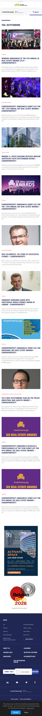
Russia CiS (26, 635)
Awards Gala (7, 652)
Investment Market (7, 102)
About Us (6, 648)
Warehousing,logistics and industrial (9, 639)
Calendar (27, 648)
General (4, 54)
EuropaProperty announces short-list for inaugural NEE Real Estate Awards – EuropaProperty (21, 350)
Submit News (29, 639)
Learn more (30, 708)
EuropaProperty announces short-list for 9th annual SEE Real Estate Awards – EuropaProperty (21, 500)
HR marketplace (29, 656)
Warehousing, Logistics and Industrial (11, 394)
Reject (26, 712)
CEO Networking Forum (19, 661)
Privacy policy (14, 699)
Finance (5, 628)
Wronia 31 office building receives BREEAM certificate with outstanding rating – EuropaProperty (21, 158)
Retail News (26, 631)
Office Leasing (5, 152)
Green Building (7, 635)
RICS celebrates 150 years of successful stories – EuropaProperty (20, 255)
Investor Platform (30, 652)
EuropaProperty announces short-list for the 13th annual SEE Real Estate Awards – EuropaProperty (21, 206)
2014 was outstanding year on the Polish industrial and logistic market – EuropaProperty (21, 400)
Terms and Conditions (25, 699)
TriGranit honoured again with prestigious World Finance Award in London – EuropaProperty (18, 302)
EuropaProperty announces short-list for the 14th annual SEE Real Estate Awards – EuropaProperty (21, 108)
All (4, 624)
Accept (15, 712)
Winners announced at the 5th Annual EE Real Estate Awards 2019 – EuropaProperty (20, 60)
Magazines (7, 656)
